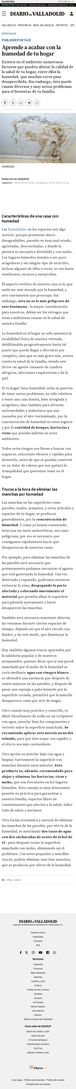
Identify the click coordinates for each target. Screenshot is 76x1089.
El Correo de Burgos (38, 1040)
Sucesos (38, 998)
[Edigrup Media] (38, 1067)
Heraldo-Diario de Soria (38, 1044)
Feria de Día (21, 5)
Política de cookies (55, 1080)
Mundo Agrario (38, 1006)
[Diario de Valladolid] (37, 14)
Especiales (9, 33)
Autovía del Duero (37, 5)
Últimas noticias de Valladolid (38, 1019)
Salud (17, 880)
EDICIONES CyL (64, 1)
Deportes (62, 25)
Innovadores (38, 1011)
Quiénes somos (38, 932)
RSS (38, 945)
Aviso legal (17, 1080)
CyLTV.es (38, 1048)
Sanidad (38, 994)
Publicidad (38, 937)
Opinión (38, 1015)
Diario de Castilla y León (38, 1031)
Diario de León (38, 1036)
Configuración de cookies (38, 1084)
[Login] (71, 13)
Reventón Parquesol (58, 5)
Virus (10, 880)
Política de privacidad (34, 1080)
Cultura (38, 985)
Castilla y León (38, 981)
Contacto (38, 941)
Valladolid (9, 25)
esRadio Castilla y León (38, 1052)
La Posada (38, 1002)
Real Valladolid (43, 25)
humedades (17, 229)
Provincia (24, 25)
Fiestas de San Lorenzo (38, 990)
